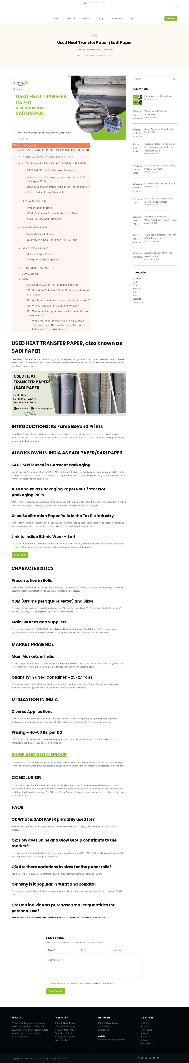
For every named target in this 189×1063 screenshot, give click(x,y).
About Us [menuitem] (71, 18)
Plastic (136, 295)
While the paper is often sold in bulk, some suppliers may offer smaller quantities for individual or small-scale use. (58, 325)
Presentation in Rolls (39, 207)
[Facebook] (139, 1058)
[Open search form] (176, 7)
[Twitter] (150, 1058)
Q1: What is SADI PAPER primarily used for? (53, 284)
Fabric (136, 285)
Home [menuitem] (56, 18)
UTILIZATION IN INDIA (35, 248)
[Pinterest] (146, 1058)
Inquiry (146, 1036)
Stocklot (137, 299)
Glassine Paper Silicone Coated (159, 183)
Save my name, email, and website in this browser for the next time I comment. (81, 983)
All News (137, 278)
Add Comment (55, 960)
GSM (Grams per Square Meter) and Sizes (52, 213)
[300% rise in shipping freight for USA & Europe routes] (137, 238)
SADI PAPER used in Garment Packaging (51, 170)
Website (117, 950)
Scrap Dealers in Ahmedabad (158, 129)
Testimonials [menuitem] (117, 18)
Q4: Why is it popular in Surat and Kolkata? (53, 305)
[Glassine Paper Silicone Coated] (137, 187)
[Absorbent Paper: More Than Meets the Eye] (137, 255)
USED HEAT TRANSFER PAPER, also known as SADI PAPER (53, 149)
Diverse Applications (39, 254)
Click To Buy (20, 555)
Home (146, 1023)
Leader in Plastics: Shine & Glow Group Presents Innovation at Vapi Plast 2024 (159, 147)
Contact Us (170, 18)
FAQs (25, 279)
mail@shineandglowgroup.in (111, 1039)
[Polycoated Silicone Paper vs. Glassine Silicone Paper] (137, 200)
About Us (147, 1026)
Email (84, 950)
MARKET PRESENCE (34, 227)
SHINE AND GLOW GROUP (38, 268)
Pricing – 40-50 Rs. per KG (43, 259)
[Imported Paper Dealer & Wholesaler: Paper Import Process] (137, 220)
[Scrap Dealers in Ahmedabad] (137, 133)
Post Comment (56, 991)
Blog (94, 35)
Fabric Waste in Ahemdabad (158, 96)
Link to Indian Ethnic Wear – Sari (46, 192)
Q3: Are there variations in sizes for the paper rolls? (58, 300)
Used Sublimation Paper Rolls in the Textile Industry (58, 186)
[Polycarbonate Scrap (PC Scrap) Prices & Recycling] (137, 169)
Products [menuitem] (87, 18)
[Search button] (174, 79)
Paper (135, 292)
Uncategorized (140, 302)
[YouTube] (154, 1058)
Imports (136, 288)
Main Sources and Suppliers (44, 218)
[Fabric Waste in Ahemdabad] (137, 100)
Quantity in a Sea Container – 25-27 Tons (52, 239)
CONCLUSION (30, 273)
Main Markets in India (40, 234)
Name (51, 950)
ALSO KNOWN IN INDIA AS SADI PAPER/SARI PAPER (54, 163)
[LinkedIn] (158, 1058)
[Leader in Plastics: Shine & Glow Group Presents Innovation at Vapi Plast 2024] (137, 148)
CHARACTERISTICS (34, 201)
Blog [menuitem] (101, 18)
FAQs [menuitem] (133, 18)
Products (147, 1030)
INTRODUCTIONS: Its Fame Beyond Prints (47, 156)
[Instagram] (142, 1058)
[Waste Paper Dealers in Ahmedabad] (137, 115)
